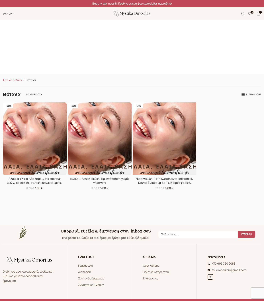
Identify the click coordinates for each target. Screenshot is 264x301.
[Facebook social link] (210, 277)
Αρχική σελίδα (12, 80)
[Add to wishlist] (63, 106)
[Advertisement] (132, 47)
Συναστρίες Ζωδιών (91, 285)
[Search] (243, 13)
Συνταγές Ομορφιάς (91, 278)
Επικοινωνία (150, 278)
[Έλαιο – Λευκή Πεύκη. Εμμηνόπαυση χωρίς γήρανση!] (100, 138)
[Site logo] (132, 13)
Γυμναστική (85, 265)
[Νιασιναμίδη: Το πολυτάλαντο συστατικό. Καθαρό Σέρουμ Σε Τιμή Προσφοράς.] (165, 138)
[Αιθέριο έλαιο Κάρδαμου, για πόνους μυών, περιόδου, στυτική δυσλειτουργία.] (35, 138)
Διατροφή (84, 272)
